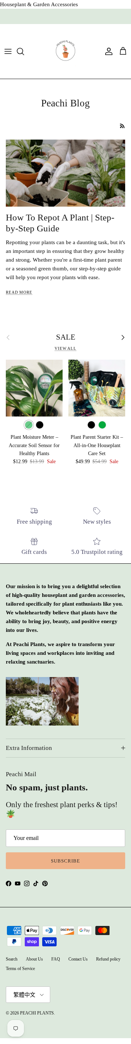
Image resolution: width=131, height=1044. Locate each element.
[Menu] (8, 51)
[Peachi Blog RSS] (122, 126)
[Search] (24, 51)
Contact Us (78, 959)
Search (11, 959)
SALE (65, 337)
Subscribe (65, 861)
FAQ (55, 959)
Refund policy (108, 959)
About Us (34, 959)
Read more (19, 292)
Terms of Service (20, 968)
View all (65, 348)
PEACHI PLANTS (37, 1013)
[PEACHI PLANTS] (65, 51)
